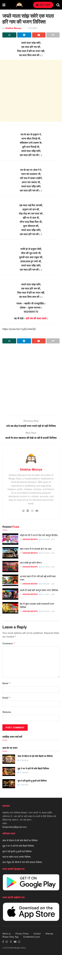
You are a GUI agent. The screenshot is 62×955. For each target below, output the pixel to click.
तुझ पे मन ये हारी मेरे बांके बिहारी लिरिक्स (33, 768)
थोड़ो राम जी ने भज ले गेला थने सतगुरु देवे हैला (39, 535)
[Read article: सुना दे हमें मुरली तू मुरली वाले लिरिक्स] (8, 783)
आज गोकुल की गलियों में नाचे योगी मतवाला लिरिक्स (22, 862)
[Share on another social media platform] (53, 34)
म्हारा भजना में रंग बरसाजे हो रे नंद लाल (35, 548)
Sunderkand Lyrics (31, 936)
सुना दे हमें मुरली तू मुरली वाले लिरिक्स (32, 780)
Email (6, 697)
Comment (8, 643)
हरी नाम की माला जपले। (37, 318)
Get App (44, 4)
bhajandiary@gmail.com (14, 826)
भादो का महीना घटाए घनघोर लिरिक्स (16, 856)
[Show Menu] (3, 5)
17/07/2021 (32, 28)
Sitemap (49, 933)
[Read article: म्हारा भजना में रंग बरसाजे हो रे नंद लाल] (10, 553)
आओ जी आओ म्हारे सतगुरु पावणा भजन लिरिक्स (39, 590)
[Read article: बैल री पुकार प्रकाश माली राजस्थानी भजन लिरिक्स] (10, 607)
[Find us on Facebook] (3, 941)
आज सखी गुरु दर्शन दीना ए (31, 562)
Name (6, 683)
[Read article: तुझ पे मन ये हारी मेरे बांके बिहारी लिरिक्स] (8, 771)
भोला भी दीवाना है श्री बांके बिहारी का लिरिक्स (35, 756)
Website (6, 712)
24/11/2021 (45, 594)
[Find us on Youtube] (15, 941)
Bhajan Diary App (10, 936)
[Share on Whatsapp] (9, 34)
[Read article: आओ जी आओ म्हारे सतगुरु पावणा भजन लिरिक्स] (10, 594)
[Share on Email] (38, 34)
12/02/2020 (45, 539)
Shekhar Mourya (13, 28)
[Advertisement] (31, 91)
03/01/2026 (45, 567)
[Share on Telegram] (24, 34)
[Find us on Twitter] (11, 941)
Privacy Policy (22, 933)
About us (6, 933)
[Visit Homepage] (19, 5)
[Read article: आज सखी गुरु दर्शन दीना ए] (10, 566)
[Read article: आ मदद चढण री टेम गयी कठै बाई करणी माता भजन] (10, 580)
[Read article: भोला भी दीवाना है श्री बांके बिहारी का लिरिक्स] (8, 759)
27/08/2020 (45, 584)
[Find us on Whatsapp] (19, 941)
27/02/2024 (45, 553)
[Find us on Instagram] (7, 941)
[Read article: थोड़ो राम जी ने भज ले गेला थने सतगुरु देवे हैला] (10, 539)
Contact (37, 933)
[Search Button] (58, 5)
